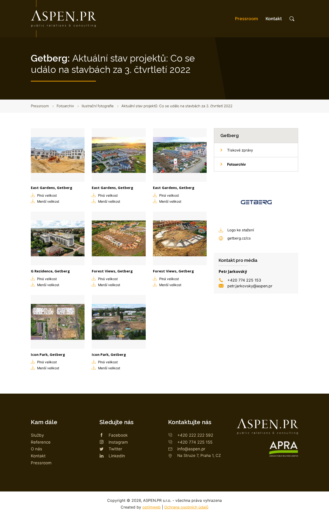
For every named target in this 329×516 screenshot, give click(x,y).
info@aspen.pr (191, 449)
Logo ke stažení (240, 230)
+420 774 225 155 (194, 442)
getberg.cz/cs (239, 238)
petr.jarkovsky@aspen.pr (249, 285)
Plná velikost (47, 195)
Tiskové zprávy (240, 150)
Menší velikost (48, 201)
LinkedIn (117, 455)
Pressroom (246, 18)
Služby (37, 435)
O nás (36, 449)
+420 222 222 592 (195, 435)
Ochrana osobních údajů (186, 507)
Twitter (115, 449)
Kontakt (274, 18)
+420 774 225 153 (244, 280)
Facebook (118, 435)
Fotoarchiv (65, 106)
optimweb (151, 507)
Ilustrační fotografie (98, 106)
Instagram (118, 442)
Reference (41, 442)
